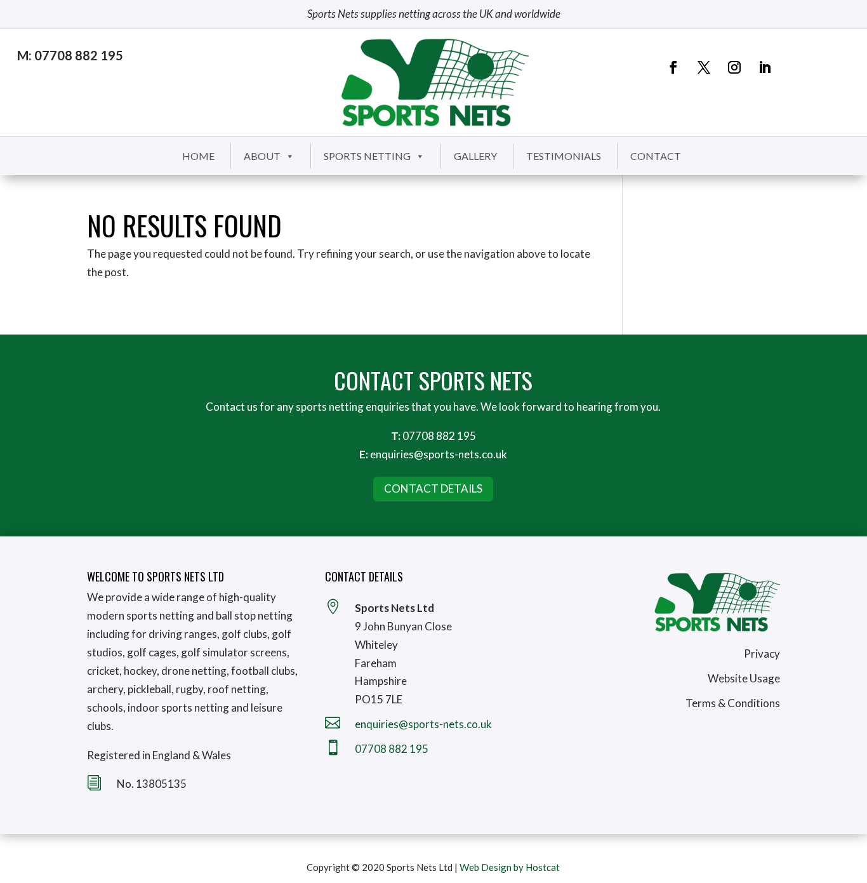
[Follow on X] (704, 67)
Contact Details (433, 488)
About (262, 156)
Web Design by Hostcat (510, 867)
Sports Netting (367, 156)
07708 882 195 (439, 435)
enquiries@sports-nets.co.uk (438, 454)
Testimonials (563, 156)
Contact (655, 156)
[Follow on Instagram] (734, 67)
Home (198, 156)
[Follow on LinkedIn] (765, 67)
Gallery (475, 156)
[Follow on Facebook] (673, 67)
